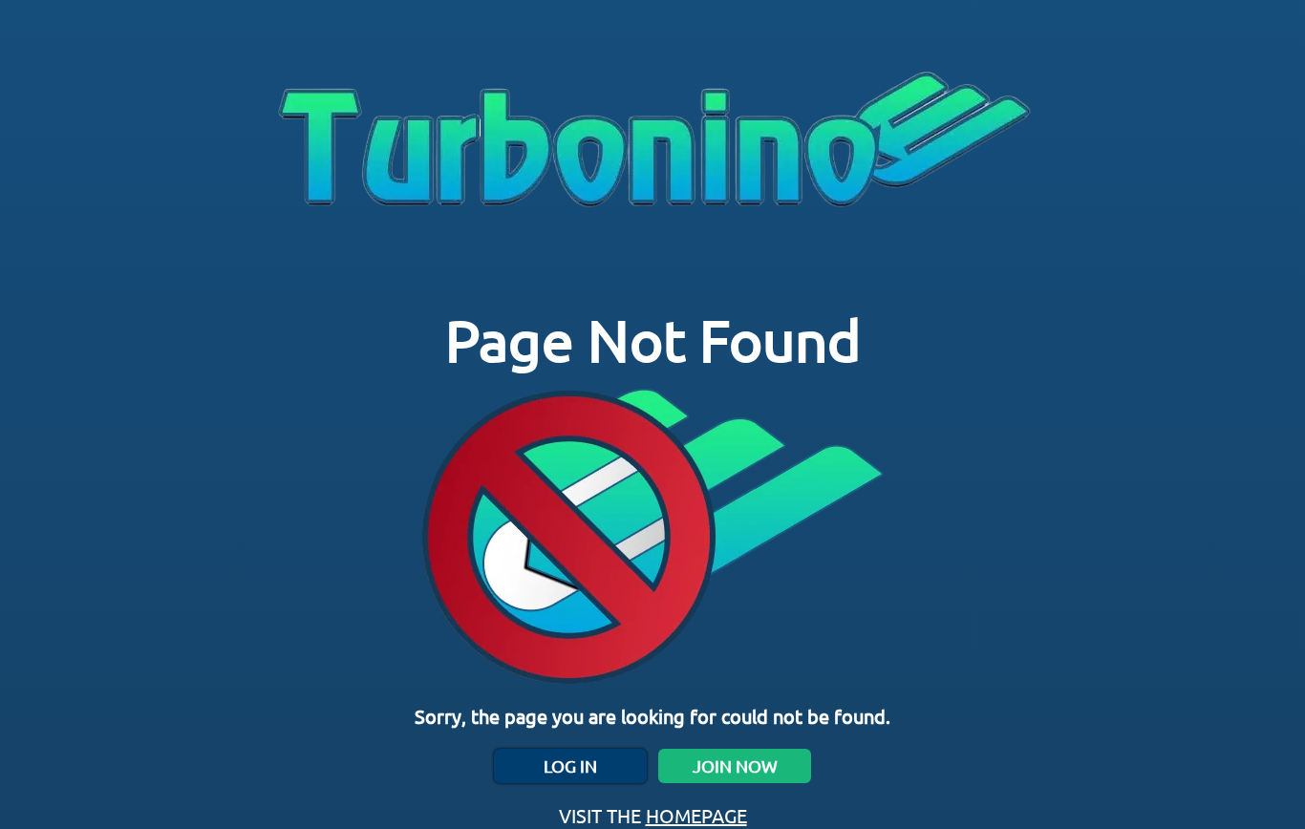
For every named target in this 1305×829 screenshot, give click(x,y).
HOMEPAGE (696, 815)
